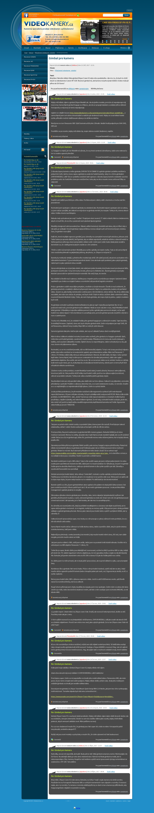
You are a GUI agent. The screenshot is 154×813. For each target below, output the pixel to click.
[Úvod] (50, 26)
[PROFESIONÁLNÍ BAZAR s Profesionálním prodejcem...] (34, 102)
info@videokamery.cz (60, 39)
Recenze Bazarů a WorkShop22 (32, 247)
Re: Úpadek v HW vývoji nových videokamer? (34, 169)
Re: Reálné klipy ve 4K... (31, 160)
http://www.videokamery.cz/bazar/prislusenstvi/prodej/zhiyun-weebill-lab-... (97, 113)
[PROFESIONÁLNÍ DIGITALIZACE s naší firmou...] (34, 121)
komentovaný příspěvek (60, 136)
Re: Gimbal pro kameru (61, 98)
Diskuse (31, 53)
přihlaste (71, 89)
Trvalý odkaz (111, 94)
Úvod (25, 53)
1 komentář (57, 157)
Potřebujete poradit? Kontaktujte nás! (64, 15)
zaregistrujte (83, 89)
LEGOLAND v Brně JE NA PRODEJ (32, 236)
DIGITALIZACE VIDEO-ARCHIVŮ (31, 241)
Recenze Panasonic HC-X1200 (31, 230)
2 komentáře (58, 653)
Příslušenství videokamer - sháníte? (45, 53)
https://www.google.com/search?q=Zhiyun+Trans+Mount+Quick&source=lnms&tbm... (82, 696)
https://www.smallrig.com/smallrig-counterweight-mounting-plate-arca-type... (80, 453)
